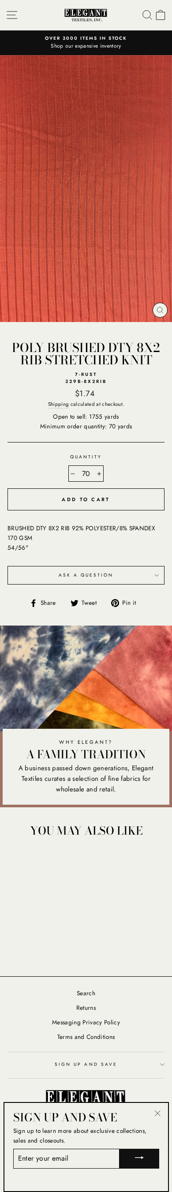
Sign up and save (86, 1064)
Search (86, 993)
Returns (86, 1007)
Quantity (86, 457)
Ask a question (86, 575)
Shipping (58, 404)
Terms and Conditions (86, 1036)
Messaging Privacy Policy (86, 1022)
